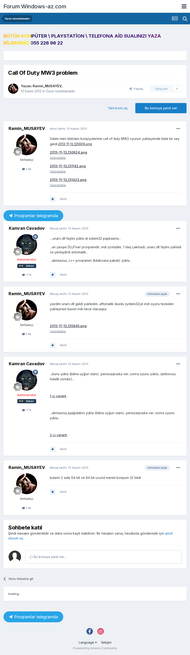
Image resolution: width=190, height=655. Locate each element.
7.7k (28, 275)
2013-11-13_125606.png (75, 144)
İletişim (106, 642)
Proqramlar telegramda (35, 215)
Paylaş (137, 88)
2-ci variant (58, 435)
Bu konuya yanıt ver (161, 108)
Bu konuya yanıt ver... (49, 557)
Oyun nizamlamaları (60, 91)
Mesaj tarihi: (69, 228)
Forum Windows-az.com (34, 6)
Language (87, 642)
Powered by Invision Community (95, 648)
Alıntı (63, 199)
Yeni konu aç (118, 108)
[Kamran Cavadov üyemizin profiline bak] (26, 244)
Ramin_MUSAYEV (47, 86)
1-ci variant (58, 396)
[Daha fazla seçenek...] (178, 129)
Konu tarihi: (68, 128)
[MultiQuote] (52, 199)
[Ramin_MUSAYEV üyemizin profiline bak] (13, 89)
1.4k (28, 169)
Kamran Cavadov (27, 228)
